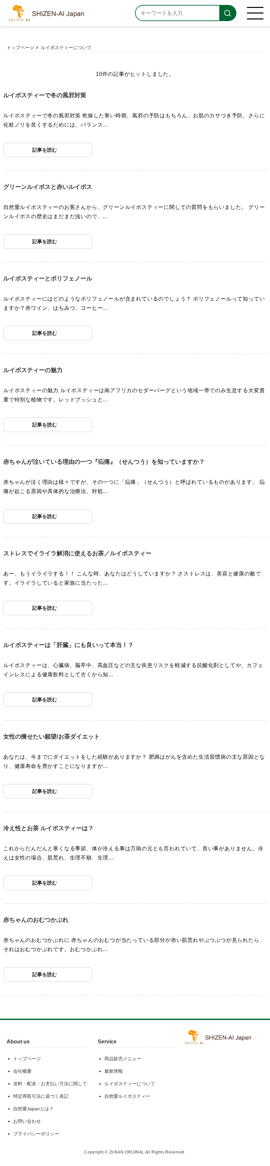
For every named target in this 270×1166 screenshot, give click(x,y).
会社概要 (22, 1071)
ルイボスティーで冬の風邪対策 (44, 95)
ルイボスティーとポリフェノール (47, 278)
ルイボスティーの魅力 (33, 370)
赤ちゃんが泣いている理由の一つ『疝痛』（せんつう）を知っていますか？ (104, 461)
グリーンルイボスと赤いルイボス (47, 187)
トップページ (20, 47)
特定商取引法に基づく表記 (40, 1096)
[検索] (227, 13)
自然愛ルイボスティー (127, 1096)
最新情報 (113, 1071)
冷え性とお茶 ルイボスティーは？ (48, 828)
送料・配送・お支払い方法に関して (50, 1083)
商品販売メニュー (122, 1058)
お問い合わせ (27, 1121)
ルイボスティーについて (66, 47)
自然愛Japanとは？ (33, 1108)
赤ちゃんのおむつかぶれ (35, 920)
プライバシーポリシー (36, 1133)
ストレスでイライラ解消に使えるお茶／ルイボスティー (77, 553)
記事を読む (44, 150)
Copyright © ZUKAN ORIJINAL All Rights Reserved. (134, 1152)
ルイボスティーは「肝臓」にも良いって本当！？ (68, 645)
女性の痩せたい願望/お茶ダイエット (51, 736)
